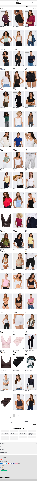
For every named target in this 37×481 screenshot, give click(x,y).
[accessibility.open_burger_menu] (0, 3)
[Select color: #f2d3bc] (14, 170)
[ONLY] (18, 3)
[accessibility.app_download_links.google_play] (2, 478)
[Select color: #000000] (0, 69)
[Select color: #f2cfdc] (3, 89)
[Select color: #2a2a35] (25, 69)
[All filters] (27, 6)
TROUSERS (12, 433)
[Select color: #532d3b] (27, 170)
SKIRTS (29, 436)
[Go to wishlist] (34, 3)
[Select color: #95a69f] (0, 49)
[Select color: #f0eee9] (13, 69)
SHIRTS (12, 439)
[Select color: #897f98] (1, 49)
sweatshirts (26, 420)
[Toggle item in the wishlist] (11, 11)
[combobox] (9, 6)
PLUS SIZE (3, 436)
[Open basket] (35, 3)
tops (11, 421)
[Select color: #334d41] (27, 231)
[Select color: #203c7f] (26, 170)
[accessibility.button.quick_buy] (11, 25)
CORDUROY (12, 436)
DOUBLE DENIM (22, 433)
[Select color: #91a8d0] (2, 49)
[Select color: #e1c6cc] (0, 352)
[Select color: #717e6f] (0, 170)
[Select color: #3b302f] (0, 231)
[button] (6, 18)
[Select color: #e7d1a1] (25, 251)
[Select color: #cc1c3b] (1, 89)
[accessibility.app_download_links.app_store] (7, 478)
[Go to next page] (23, 415)
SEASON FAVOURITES (5, 433)
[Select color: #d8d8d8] (26, 69)
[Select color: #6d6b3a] (0, 251)
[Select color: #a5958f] (3, 231)
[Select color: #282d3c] (1, 150)
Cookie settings (18, 480)
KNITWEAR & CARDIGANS (30, 434)
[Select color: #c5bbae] (1, 332)
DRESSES (3, 439)
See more (34, 424)
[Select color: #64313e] (3, 49)
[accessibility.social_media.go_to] (0, 467)
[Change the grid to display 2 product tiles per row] (34, 8)
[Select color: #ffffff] (0, 89)
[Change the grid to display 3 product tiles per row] (36, 8)
